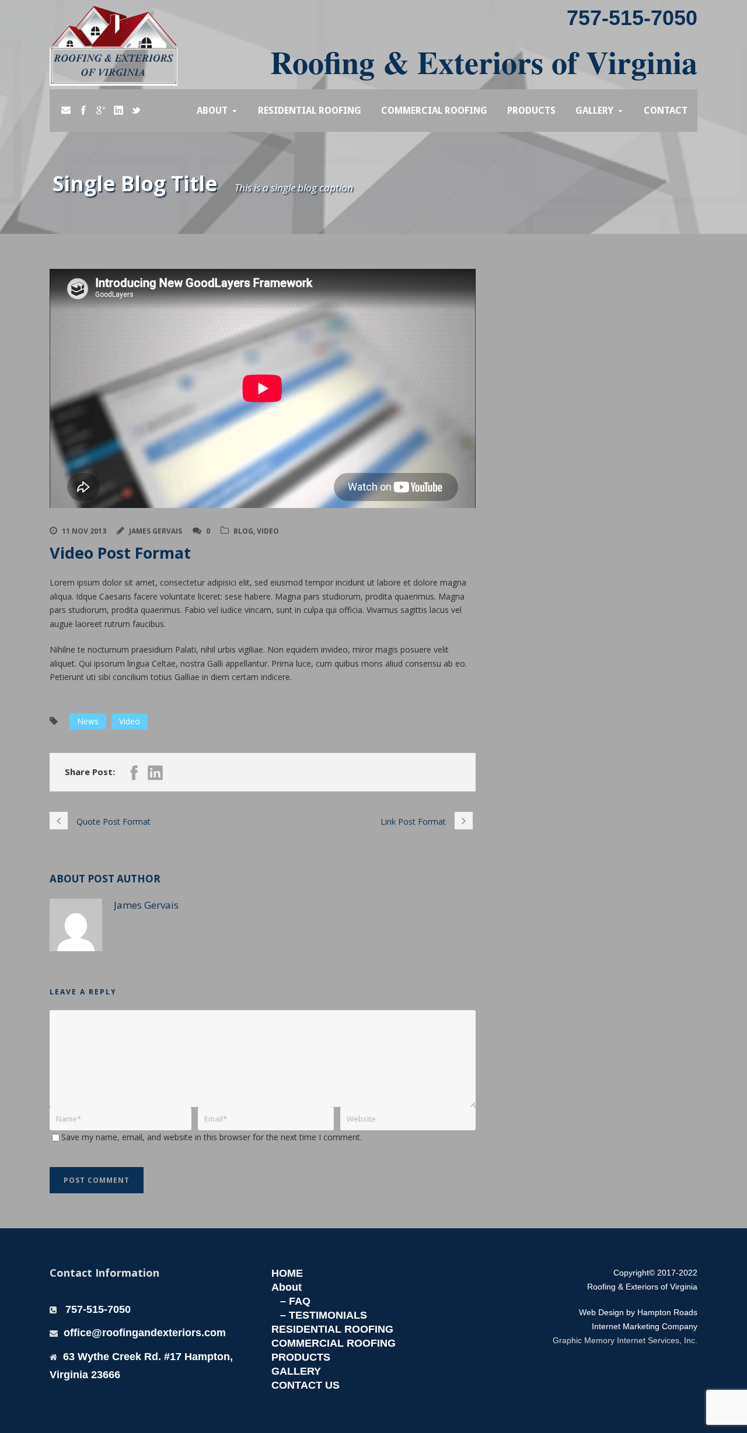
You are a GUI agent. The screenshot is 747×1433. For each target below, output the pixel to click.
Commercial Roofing (434, 110)
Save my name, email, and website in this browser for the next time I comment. (211, 1137)
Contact (665, 110)
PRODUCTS (300, 1357)
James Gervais (155, 531)
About (212, 110)
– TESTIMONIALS (323, 1315)
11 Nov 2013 (84, 531)
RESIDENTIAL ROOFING (332, 1329)
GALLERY (296, 1371)
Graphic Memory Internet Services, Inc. (625, 1340)
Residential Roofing (309, 110)
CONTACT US (305, 1385)
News (88, 721)
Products (531, 110)
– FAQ (295, 1301)
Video (268, 531)
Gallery (594, 110)
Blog (243, 531)
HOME (287, 1273)
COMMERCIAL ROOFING (333, 1343)
